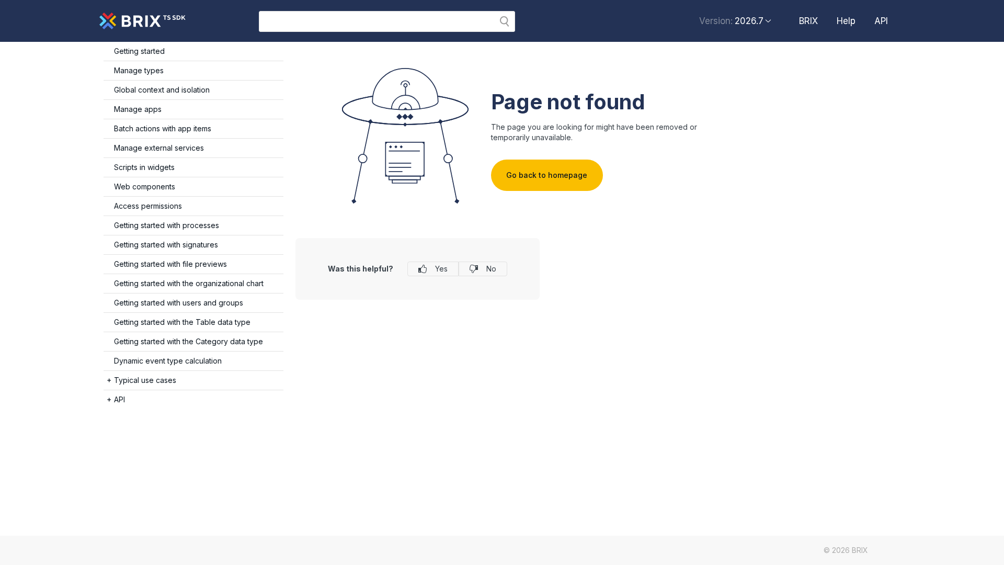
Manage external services (159, 147)
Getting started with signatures (166, 244)
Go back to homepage (546, 175)
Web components (144, 186)
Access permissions (148, 205)
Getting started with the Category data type (188, 341)
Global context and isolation (162, 89)
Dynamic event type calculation (168, 360)
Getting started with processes (166, 225)
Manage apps (138, 109)
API (881, 21)
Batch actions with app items (162, 128)
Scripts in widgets (144, 167)
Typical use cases (145, 380)
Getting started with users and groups (178, 302)
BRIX (808, 21)
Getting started (139, 51)
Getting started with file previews (170, 263)
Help (846, 21)
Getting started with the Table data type (182, 322)
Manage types (139, 70)
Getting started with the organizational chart (189, 283)
